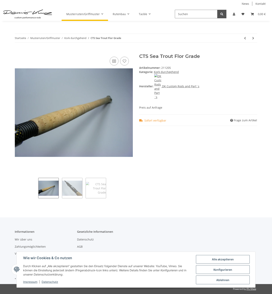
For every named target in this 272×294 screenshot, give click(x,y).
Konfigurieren (222, 269)
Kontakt (260, 4)
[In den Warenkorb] (18, 51)
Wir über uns (23, 239)
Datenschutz (85, 239)
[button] (234, 14)
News (245, 4)
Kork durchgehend (166, 72)
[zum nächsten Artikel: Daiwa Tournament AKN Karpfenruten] (253, 38)
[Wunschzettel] (243, 14)
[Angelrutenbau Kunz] (27, 14)
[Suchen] (221, 14)
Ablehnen (222, 280)
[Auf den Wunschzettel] (124, 61)
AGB (80, 246)
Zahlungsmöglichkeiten (30, 246)
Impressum (30, 281)
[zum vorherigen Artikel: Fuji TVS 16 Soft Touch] (245, 38)
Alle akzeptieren (223, 259)
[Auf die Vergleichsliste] (114, 61)
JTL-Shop (251, 289)
